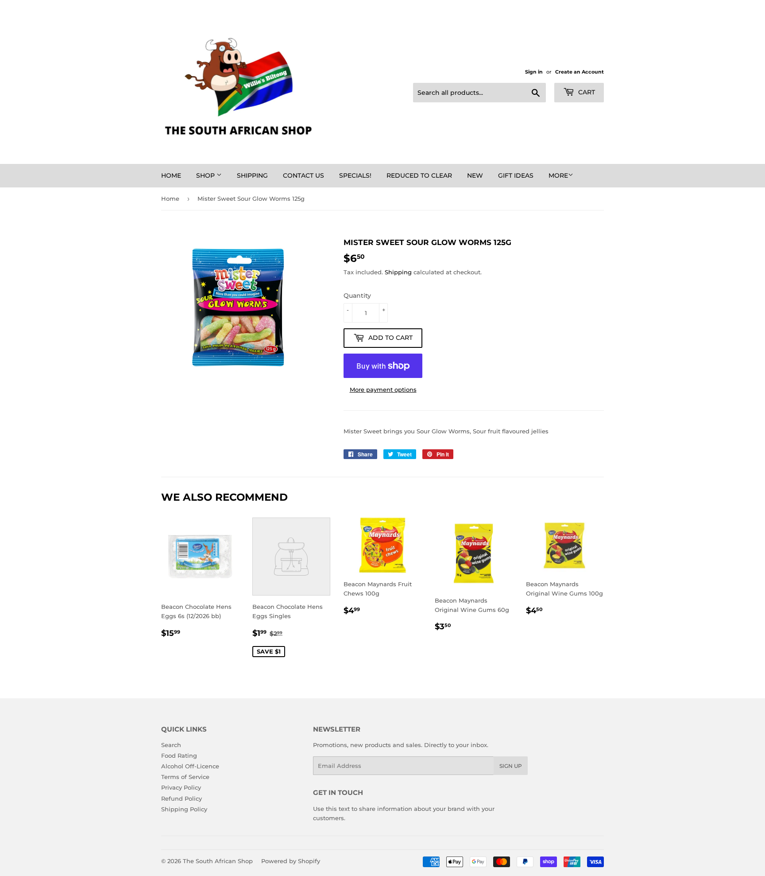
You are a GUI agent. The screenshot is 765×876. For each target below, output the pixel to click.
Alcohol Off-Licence (190, 766)
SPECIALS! (355, 175)
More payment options (383, 389)
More (558, 175)
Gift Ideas (515, 175)
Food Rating (179, 755)
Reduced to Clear (419, 175)
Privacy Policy (181, 787)
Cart (585, 92)
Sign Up (510, 766)
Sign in (534, 72)
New (475, 175)
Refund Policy (181, 798)
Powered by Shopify (290, 860)
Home (171, 175)
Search (171, 744)
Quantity (357, 296)
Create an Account (579, 72)
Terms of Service (185, 776)
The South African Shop (218, 860)
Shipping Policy (184, 809)
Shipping (252, 175)
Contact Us (303, 175)
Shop (206, 175)
